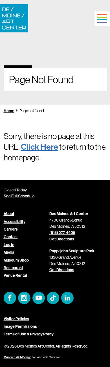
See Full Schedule (19, 195)
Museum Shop (16, 260)
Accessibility (14, 221)
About (9, 213)
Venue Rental (15, 275)
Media (9, 252)
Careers (11, 229)
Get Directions (61, 239)
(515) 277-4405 (62, 232)
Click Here (39, 147)
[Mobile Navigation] (102, 18)
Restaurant (13, 267)
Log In (9, 244)
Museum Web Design (17, 357)
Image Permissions (20, 326)
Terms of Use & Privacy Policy (29, 334)
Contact (11, 236)
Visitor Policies (16, 318)
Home (9, 110)
